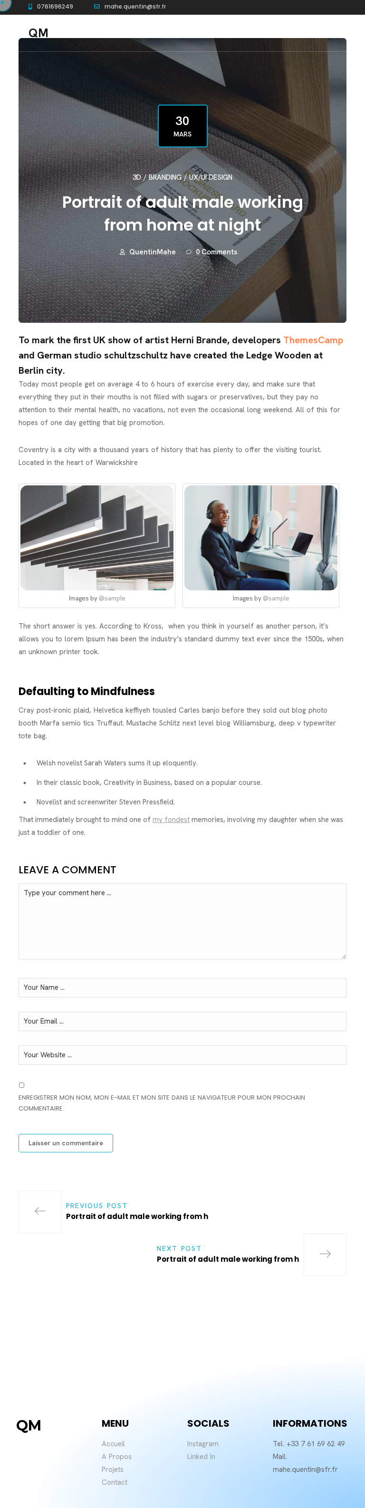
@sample (112, 598)
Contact (114, 1482)
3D (137, 177)
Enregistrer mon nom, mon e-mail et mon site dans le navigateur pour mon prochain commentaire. (162, 1103)
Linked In (201, 1456)
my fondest (171, 819)
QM (38, 33)
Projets (113, 1469)
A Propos (117, 1456)
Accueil (113, 1444)
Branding (165, 177)
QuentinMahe (152, 252)
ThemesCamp (313, 340)
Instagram (203, 1444)
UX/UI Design (210, 177)
